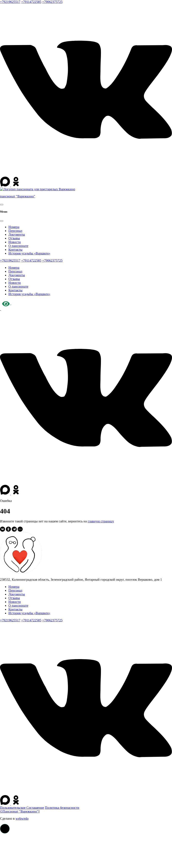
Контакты (15, 249)
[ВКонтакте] (2, 529)
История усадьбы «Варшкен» (29, 253)
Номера (13, 227)
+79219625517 (10, 2)
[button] (5, 829)
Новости (14, 242)
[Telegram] (14, 529)
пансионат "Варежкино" (17, 196)
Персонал (15, 230)
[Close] (1, 221)
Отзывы (14, 238)
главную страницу (101, 521)
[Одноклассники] (8, 529)
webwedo (22, 818)
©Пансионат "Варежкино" (19, 811)
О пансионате (18, 246)
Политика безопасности (62, 807)
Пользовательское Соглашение (22, 807)
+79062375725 (52, 2)
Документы (16, 234)
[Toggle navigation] (1, 204)
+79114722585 (31, 2)
